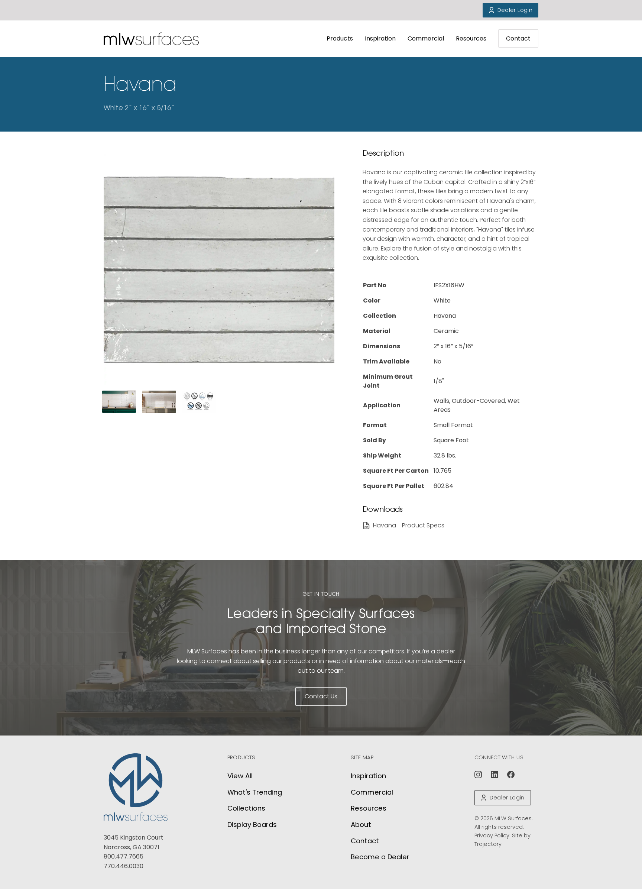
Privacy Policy (491, 835)
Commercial (426, 38)
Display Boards (252, 824)
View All (240, 775)
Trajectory (488, 844)
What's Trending (254, 792)
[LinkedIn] (494, 774)
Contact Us (321, 696)
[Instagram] (478, 774)
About (361, 824)
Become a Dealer (380, 856)
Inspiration (380, 38)
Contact (518, 38)
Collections (246, 808)
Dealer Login (514, 10)
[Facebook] (511, 774)
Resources (471, 38)
